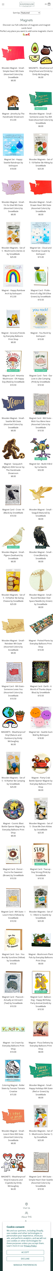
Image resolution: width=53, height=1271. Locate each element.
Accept (25, 1252)
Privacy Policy (30, 1245)
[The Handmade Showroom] (26, 4)
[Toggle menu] (3, 4)
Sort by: (16, 12)
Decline (25, 1258)
